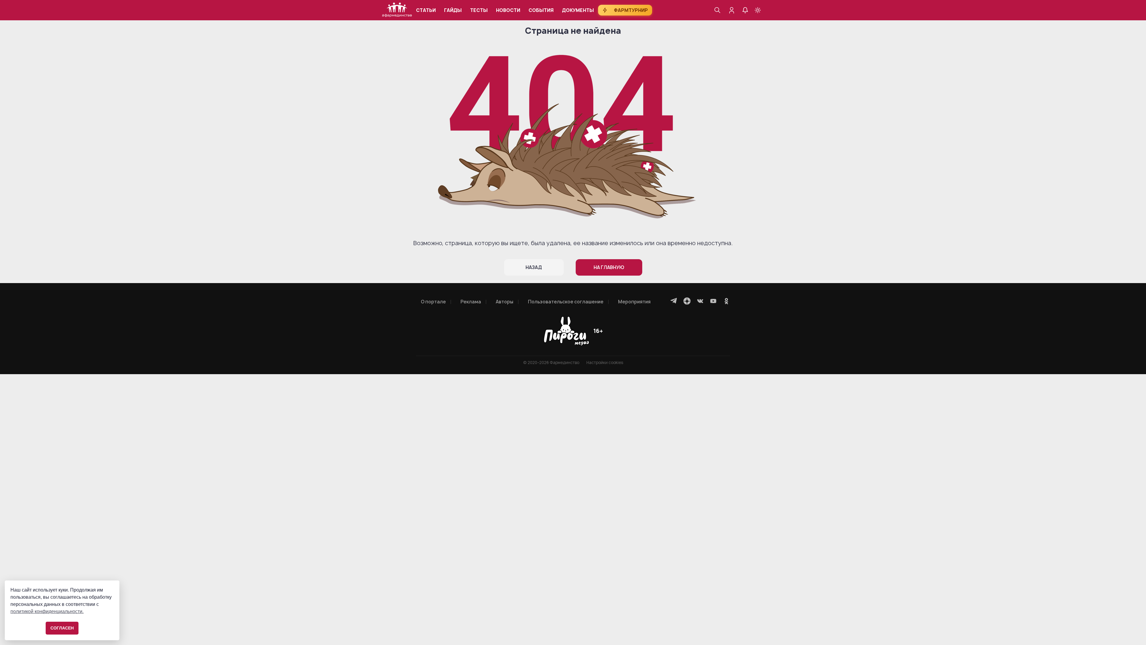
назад (534, 267)
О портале (433, 302)
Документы (578, 10)
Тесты (479, 10)
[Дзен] (687, 301)
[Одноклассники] (726, 301)
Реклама (470, 302)
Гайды (453, 10)
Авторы (504, 302)
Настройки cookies (604, 363)
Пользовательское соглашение (565, 302)
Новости (508, 10)
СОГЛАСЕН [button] (62, 628)
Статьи (426, 10)
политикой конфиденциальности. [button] (47, 611)
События (541, 10)
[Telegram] (673, 301)
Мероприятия (634, 302)
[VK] (700, 301)
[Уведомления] (745, 10)
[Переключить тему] (757, 10)
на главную (609, 267)
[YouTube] (713, 301)
